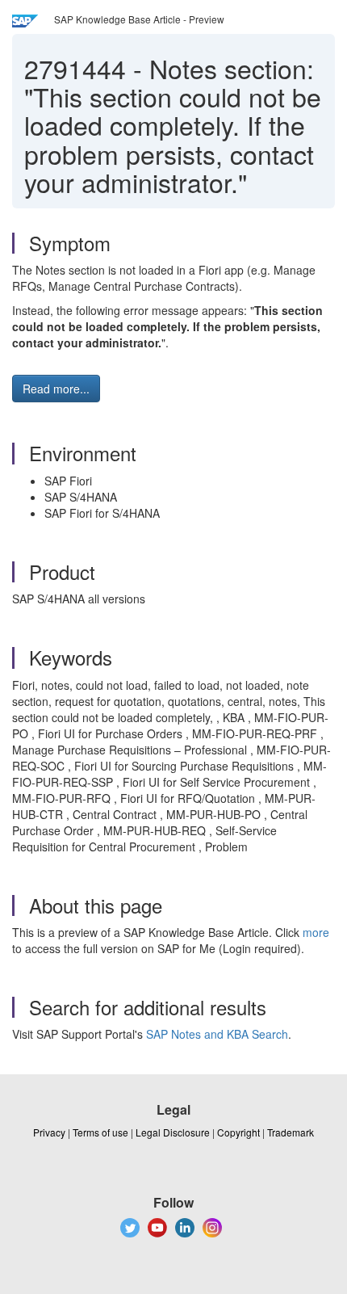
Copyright (238, 1132)
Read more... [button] (56, 388)
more (316, 932)
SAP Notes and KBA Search (217, 1034)
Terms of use (100, 1132)
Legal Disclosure (173, 1132)
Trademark (290, 1132)
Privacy (49, 1132)
